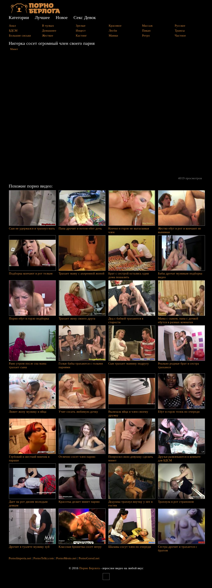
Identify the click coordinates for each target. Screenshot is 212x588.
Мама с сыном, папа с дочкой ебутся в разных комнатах (178, 320)
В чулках (48, 25)
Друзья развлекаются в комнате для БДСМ (179, 458)
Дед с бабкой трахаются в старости (125, 320)
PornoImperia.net (20, 558)
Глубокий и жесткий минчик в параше (29, 458)
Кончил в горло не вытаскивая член (128, 230)
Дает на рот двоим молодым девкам (28, 503)
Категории (19, 17)
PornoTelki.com (43, 558)
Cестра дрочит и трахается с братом (177, 548)
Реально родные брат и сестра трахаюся (178, 365)
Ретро (146, 35)
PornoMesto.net (66, 558)
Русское (180, 25)
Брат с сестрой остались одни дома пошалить (128, 275)
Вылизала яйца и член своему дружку (128, 413)
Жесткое (47, 35)
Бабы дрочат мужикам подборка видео (180, 275)
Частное (180, 35)
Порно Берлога (89, 568)
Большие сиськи (20, 35)
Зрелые (81, 25)
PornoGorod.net (89, 558)
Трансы (180, 30)
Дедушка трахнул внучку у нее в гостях (130, 503)
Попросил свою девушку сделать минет (130, 458)
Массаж (147, 25)
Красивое (115, 25)
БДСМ (13, 30)
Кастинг (81, 35)
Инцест (81, 30)
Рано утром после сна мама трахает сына (27, 365)
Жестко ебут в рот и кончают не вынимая (179, 230)
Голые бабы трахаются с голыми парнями (81, 365)
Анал (12, 25)
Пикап (146, 30)
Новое (62, 17)
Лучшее (42, 17)
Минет (14, 49)
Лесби (113, 30)
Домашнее (49, 30)
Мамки (113, 35)
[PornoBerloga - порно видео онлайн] (35, 12)
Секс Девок (84, 17)
